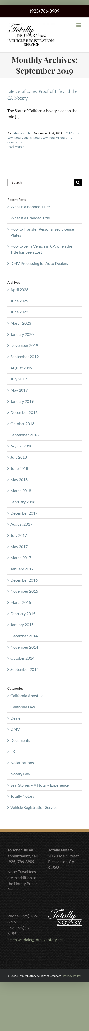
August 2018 (21, 446)
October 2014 (22, 658)
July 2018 (18, 457)
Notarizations (23, 137)
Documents (20, 740)
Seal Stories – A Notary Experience (39, 785)
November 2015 (24, 591)
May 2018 (19, 479)
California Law (22, 706)
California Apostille (26, 695)
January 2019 (22, 401)
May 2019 (19, 390)
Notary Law (40, 137)
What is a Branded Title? (30, 217)
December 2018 (24, 412)
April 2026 (19, 289)
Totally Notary (58, 137)
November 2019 (24, 345)
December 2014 (24, 635)
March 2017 (20, 557)
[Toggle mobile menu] (79, 25)
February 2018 (22, 501)
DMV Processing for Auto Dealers (39, 263)
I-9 (12, 751)
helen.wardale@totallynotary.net (35, 939)
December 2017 (24, 513)
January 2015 (22, 624)
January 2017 (22, 568)
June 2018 (19, 468)
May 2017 (19, 546)
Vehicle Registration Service (33, 807)
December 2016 (24, 580)
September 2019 (24, 356)
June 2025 (19, 300)
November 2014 (24, 647)
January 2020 (22, 334)
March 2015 (20, 602)
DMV (15, 729)
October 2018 (22, 423)
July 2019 (18, 379)
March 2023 (20, 323)
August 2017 (21, 524)
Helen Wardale (20, 133)
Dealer (16, 718)
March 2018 (20, 490)
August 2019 (21, 367)
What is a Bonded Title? (30, 206)
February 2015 (22, 613)
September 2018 (24, 434)
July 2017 (18, 535)
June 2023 (19, 311)
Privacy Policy (72, 976)
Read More (14, 146)
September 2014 (24, 669)
